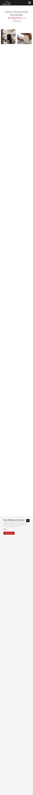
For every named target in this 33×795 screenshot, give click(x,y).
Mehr (4, 529)
